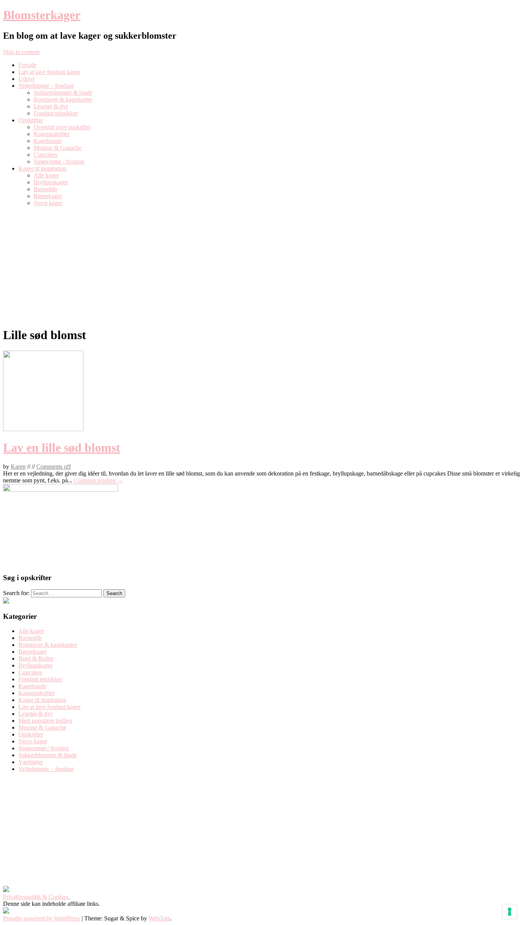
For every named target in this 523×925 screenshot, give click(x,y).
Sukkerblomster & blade (63, 92)
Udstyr (26, 78)
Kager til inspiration (42, 168)
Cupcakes (45, 154)
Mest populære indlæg (45, 720)
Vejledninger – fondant (46, 85)
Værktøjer (30, 762)
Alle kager (46, 175)
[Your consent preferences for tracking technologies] (509, 911)
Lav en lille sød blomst (61, 447)
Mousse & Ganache (58, 147)
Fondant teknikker (56, 113)
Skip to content (21, 52)
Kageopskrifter (52, 134)
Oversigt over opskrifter (62, 127)
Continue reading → (98, 480)
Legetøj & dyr (51, 106)
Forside (27, 65)
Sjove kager (48, 203)
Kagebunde (48, 141)
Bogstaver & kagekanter (63, 99)
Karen (18, 466)
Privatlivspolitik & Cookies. (36, 897)
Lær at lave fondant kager (49, 72)
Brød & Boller (35, 658)
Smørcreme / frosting (59, 161)
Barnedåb (45, 189)
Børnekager (48, 196)
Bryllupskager (51, 182)
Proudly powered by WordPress (41, 918)
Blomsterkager (41, 15)
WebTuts (159, 918)
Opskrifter (30, 120)
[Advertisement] (261, 266)
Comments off (53, 466)
